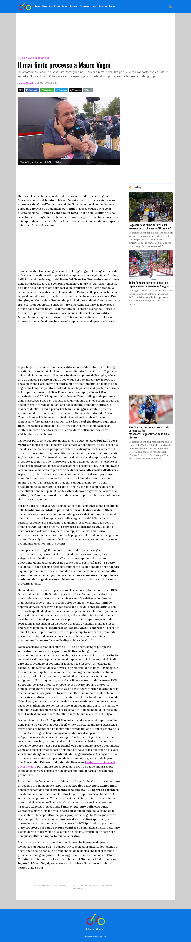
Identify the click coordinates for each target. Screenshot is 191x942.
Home (22, 57)
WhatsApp (48, 90)
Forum (112, 6)
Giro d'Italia (54, 6)
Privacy (90, 929)
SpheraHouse (100, 936)
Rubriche (103, 6)
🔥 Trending (135, 187)
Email (89, 90)
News (44, 6)
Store (37, 6)
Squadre (73, 6)
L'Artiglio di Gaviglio (38, 57)
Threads (77, 90)
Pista (93, 6)
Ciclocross (84, 6)
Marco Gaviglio (26, 82)
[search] (170, 6)
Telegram (63, 90)
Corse (64, 6)
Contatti (100, 929)
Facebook (33, 90)
